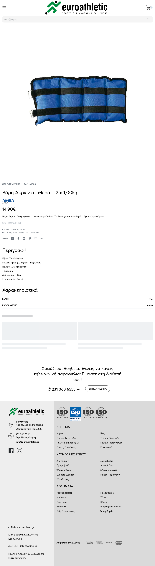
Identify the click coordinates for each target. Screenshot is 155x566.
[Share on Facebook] (18, 238)
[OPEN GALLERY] (77, 101)
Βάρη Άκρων (30, 184)
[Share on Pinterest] (29, 238)
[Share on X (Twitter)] (12, 238)
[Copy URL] (41, 238)
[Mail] (35, 238)
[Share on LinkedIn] (24, 238)
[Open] (4, 7)
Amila (150, 305)
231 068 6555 (23, 434)
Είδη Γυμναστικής (11, 184)
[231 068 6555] (11, 436)
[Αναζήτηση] (148, 19)
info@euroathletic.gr (27, 442)
